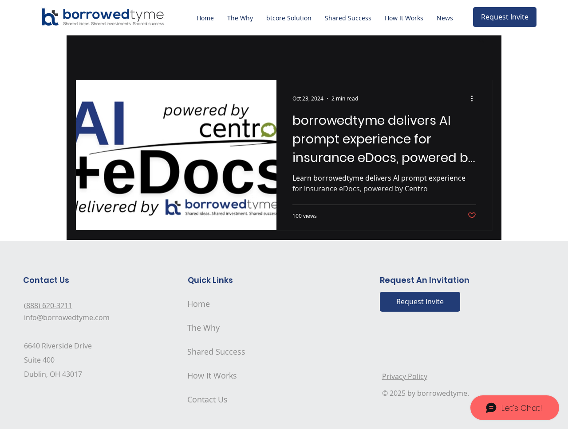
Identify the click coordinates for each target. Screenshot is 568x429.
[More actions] (474, 98)
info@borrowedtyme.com (67, 317)
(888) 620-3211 (48, 305)
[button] (481, 40)
